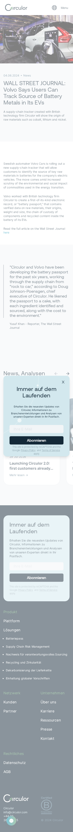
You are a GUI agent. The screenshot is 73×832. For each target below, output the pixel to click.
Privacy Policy (28, 450)
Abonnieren (36, 440)
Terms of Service (51, 450)
